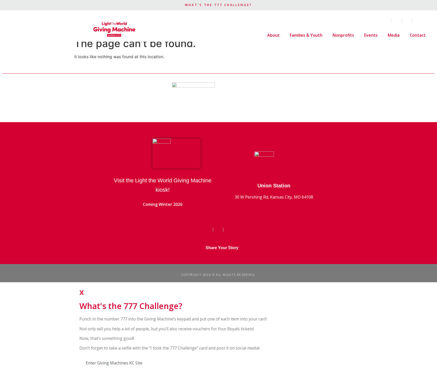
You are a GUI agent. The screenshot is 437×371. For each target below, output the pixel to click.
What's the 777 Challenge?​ (218, 5)
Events (371, 35)
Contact (418, 35)
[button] (428, 21)
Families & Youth (306, 35)
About (273, 35)
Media (394, 35)
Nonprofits (343, 35)
